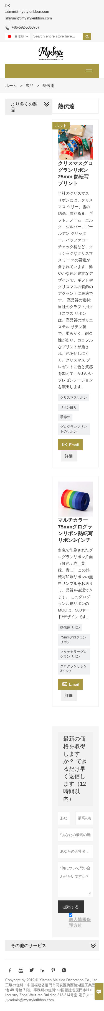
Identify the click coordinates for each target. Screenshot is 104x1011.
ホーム (11, 85)
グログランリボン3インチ (73, 668)
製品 (30, 85)
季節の (65, 417)
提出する (71, 907)
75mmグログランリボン (73, 639)
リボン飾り (68, 407)
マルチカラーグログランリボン (73, 654)
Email (70, 444)
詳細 (69, 456)
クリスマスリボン (73, 398)
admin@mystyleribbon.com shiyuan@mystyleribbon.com (28, 14)
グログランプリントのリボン (73, 429)
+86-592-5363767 (25, 27)
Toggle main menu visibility (89, 71)
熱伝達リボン (70, 628)
